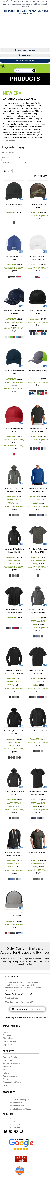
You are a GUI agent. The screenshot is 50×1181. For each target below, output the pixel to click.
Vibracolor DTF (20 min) (38, 216)
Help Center (7, 1044)
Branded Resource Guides (20, 1109)
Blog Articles (15, 1128)
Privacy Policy (8, 1038)
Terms (5, 1032)
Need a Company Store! (26, 50)
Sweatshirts (7, 1066)
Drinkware (7, 1079)
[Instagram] (10, 1131)
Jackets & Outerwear (11, 1063)
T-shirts (6, 1073)
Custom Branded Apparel (20, 1099)
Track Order (26, 55)
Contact (13, 1121)
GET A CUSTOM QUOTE (25, 61)
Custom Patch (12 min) (13, 328)
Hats (5, 1070)
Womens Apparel (10, 1076)
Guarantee (7, 1035)
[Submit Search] (33, 70)
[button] (21, 1144)
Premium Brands (10, 1057)
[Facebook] (5, 1131)
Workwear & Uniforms (12, 1082)
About (12, 1118)
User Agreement (9, 1041)
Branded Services (17, 1106)
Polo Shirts (7, 1060)
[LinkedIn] (21, 1131)
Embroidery (11, 212)
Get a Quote (15, 1124)
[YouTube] (16, 1131)
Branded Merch (16, 1103)
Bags (5, 1085)
